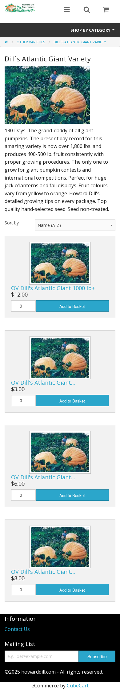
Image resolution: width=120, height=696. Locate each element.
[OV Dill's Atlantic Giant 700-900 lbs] (60, 546)
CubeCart (78, 685)
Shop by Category (90, 30)
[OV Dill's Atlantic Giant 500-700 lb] (60, 452)
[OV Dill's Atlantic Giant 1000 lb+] (60, 262)
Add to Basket (72, 306)
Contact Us (17, 629)
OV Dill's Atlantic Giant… (43, 382)
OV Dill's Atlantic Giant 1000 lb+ (53, 288)
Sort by (12, 223)
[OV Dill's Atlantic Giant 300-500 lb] (60, 357)
